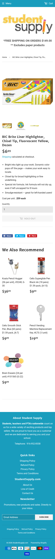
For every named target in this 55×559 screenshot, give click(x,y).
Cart (50, 3)
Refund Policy (27, 465)
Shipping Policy (27, 461)
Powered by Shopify (39, 543)
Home (4, 57)
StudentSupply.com (20, 543)
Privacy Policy (28, 469)
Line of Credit (27, 489)
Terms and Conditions (27, 473)
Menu (8, 3)
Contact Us (27, 493)
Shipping (6, 156)
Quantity (6, 204)
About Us (27, 485)
